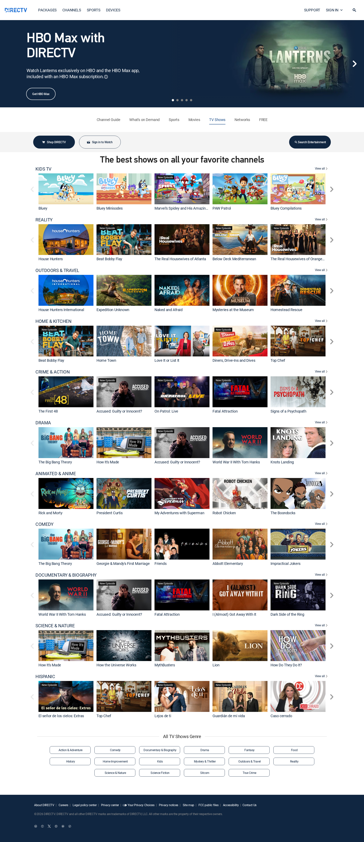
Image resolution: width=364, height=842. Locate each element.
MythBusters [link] (165, 664)
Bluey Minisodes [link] (109, 208)
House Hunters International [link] (61, 309)
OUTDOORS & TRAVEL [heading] (57, 270)
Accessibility (230, 805)
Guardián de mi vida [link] (229, 715)
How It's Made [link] (107, 462)
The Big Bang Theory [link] (55, 462)
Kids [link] (160, 761)
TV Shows (217, 119)
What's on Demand (144, 119)
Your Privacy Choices (141, 805)
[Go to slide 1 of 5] (173, 100)
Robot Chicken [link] (224, 512)
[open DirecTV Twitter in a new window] (49, 826)
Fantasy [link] (249, 750)
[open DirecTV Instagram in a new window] (56, 826)
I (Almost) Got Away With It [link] (234, 614)
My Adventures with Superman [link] (179, 512)
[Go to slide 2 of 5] (177, 100)
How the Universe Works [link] (116, 664)
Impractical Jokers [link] (285, 563)
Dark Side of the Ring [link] (287, 614)
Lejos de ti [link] (163, 715)
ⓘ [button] (106, 76)
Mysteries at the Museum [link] (233, 309)
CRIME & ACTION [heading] (52, 372)
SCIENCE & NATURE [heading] (55, 626)
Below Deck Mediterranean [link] (234, 258)
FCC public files (208, 805)
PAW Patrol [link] (222, 208)
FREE (263, 119)
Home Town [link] (106, 360)
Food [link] (294, 750)
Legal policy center (84, 805)
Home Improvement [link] (115, 761)
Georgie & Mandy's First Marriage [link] (123, 563)
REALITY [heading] (44, 220)
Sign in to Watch (102, 142)
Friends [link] (160, 563)
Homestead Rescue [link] (286, 309)
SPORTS (93, 10)
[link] (65, 188)
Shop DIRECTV (56, 142)
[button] (354, 10)
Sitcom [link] (204, 773)
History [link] (70, 761)
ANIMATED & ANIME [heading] (55, 473)
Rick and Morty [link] (50, 512)
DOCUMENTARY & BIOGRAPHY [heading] (65, 575)
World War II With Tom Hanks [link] (236, 462)
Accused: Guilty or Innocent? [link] (119, 411)
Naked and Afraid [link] (169, 309)
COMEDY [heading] (44, 524)
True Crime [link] (249, 773)
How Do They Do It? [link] (286, 664)
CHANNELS (71, 10)
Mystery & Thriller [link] (205, 761)
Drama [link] (204, 750)
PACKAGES (47, 10)
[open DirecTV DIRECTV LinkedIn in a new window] (35, 826)
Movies (194, 119)
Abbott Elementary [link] (228, 563)
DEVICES (113, 10)
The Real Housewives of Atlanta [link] (180, 258)
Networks (242, 119)
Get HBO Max (40, 94)
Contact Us (249, 805)
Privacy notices (168, 805)
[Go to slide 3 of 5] (182, 100)
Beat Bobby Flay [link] (109, 258)
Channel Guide (108, 119)
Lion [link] (216, 664)
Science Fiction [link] (160, 773)
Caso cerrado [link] (281, 715)
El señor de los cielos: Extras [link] (61, 715)
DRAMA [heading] (43, 423)
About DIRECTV (44, 805)
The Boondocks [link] (283, 512)
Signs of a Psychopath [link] (288, 411)
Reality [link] (294, 761)
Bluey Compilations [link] (286, 208)
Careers (63, 805)
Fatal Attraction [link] (225, 411)
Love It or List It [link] (167, 360)
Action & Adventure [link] (70, 750)
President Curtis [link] (109, 512)
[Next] (354, 63)
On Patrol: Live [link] (166, 411)
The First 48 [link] (48, 411)
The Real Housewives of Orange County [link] (302, 258)
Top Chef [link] (278, 360)
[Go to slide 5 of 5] (191, 100)
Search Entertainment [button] (312, 142)
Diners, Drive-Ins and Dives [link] (234, 360)
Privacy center (109, 805)
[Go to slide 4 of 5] (186, 100)
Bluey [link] (42, 208)
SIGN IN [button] (332, 10)
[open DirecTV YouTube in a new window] (62, 826)
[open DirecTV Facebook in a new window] (42, 826)
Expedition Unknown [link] (112, 309)
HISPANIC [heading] (45, 676)
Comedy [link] (115, 750)
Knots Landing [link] (282, 462)
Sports (174, 119)
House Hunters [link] (50, 258)
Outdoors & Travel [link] (249, 761)
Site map (188, 805)
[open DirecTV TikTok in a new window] (69, 826)
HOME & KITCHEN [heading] (53, 321)
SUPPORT (312, 10)
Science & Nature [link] (115, 773)
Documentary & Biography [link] (160, 750)
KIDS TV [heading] (43, 169)
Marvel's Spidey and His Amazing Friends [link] (187, 208)
